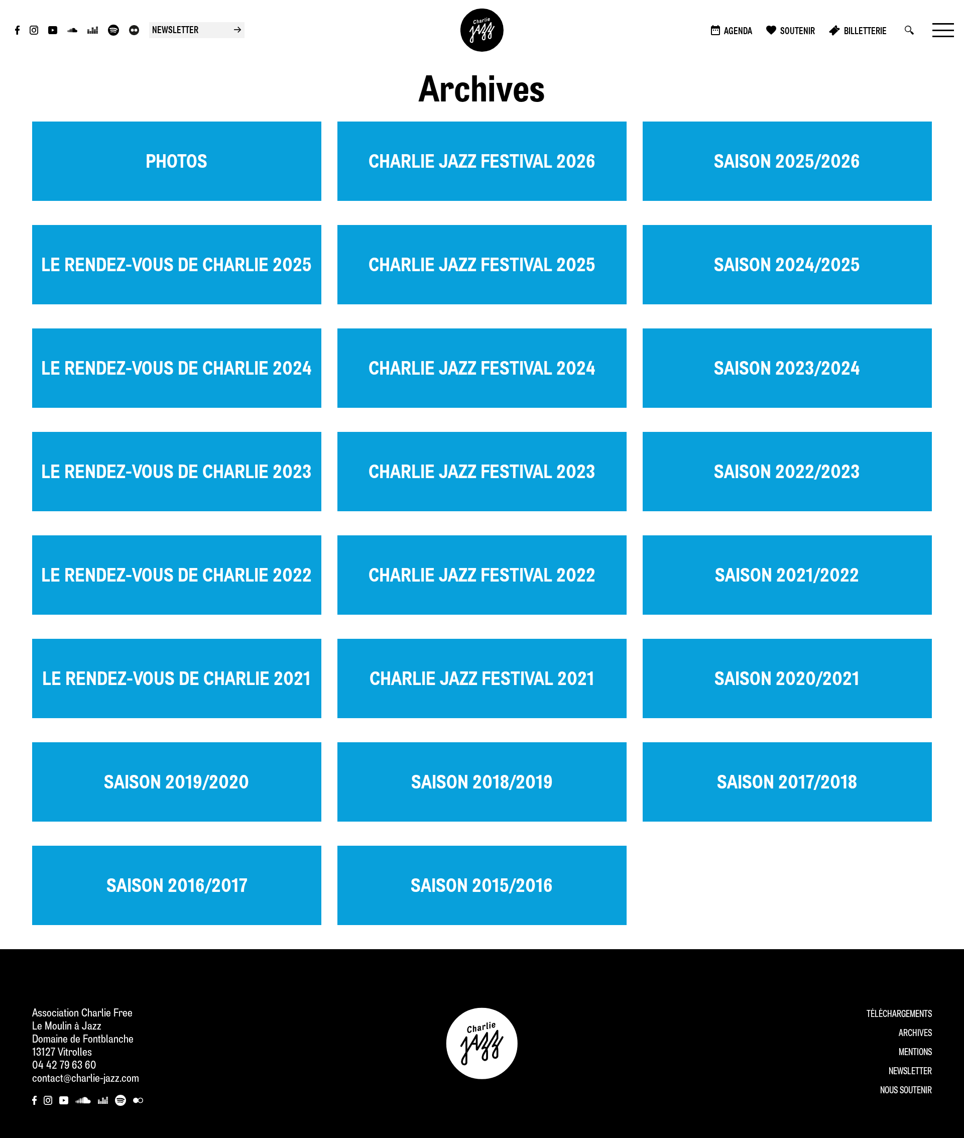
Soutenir (797, 32)
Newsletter (910, 1072)
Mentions (915, 1053)
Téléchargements (899, 1014)
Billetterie (865, 32)
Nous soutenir (906, 1091)
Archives (915, 1034)
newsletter (197, 31)
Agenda (738, 32)
